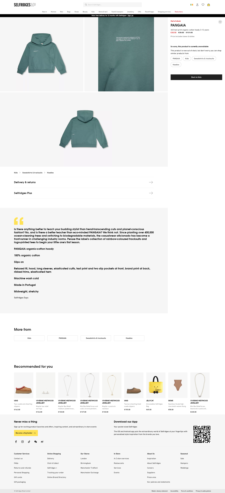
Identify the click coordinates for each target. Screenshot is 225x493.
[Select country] (191, 4)
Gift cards (18, 477)
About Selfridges (154, 463)
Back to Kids (196, 77)
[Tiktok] (29, 443)
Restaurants (119, 463)
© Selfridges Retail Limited (22, 491)
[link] (23, 405)
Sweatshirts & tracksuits (32, 173)
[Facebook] (16, 443)
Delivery (50, 458)
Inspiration (151, 458)
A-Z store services (121, 458)
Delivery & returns (25, 182)
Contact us (18, 458)
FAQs (16, 463)
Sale (182, 458)
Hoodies (50, 173)
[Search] (86, 4)
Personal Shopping (21, 472)
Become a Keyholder (24, 433)
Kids (16, 173)
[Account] (197, 4)
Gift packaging (20, 482)
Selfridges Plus (23, 193)
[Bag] (208, 4)
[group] (112, 393)
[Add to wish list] (220, 22)
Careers (150, 468)
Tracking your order (55, 472)
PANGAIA (178, 25)
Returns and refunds (22, 468)
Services (117, 468)
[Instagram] (22, 443)
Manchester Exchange (90, 472)
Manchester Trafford (89, 468)
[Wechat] (36, 443)
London (84, 458)
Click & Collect (53, 463)
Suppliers (151, 472)
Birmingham (86, 463)
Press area (151, 477)
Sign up (130, 16)
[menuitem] (44, 11)
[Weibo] (42, 443)
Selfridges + (52, 468)
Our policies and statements (158, 482)
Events (116, 472)
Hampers (184, 463)
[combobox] (114, 5)
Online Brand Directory (56, 477)
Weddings (184, 468)
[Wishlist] (203, 4)
